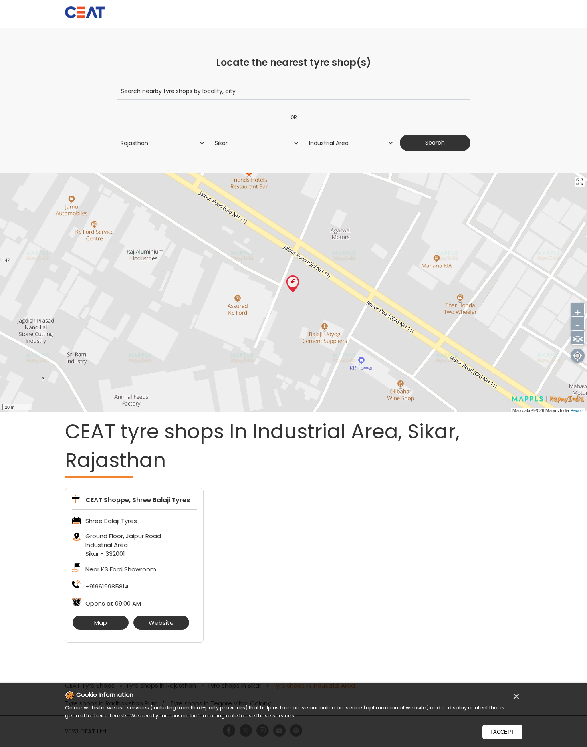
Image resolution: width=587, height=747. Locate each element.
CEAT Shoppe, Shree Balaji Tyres (137, 500)
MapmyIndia (557, 410)
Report (576, 410)
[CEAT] (85, 13)
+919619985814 (107, 586)
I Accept (502, 732)
